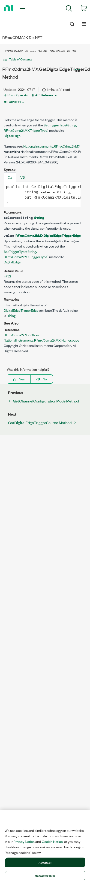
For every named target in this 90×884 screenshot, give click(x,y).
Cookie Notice (52, 841)
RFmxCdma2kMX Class (21, 334)
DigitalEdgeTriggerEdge (21, 310)
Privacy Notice (24, 841)
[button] (42, 59)
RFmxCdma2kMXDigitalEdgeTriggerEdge (48, 235)
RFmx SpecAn (17, 94)
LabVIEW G (15, 101)
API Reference (46, 94)
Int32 (7, 276)
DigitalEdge (12, 135)
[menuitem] (69, 9)
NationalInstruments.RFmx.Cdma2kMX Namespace (41, 340)
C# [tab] (10, 177)
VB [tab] (22, 177)
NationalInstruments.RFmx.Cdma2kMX (51, 146)
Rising (11, 315)
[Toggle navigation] (23, 8)
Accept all (45, 862)
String (39, 217)
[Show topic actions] (77, 69)
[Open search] (72, 23)
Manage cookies (45, 875)
